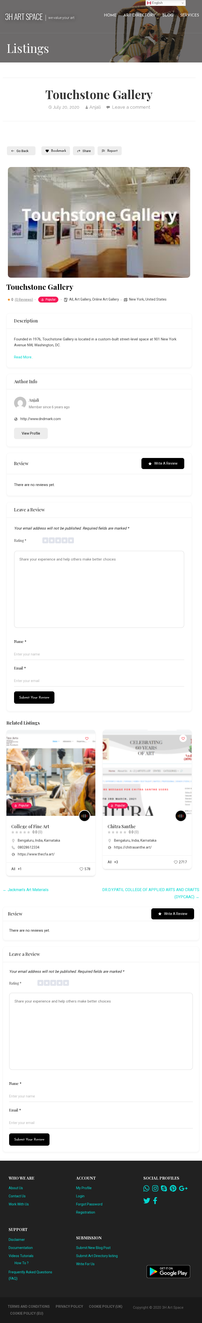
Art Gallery (83, 299)
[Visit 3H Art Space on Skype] (164, 1190)
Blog (167, 15)
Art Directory (139, 15)
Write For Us (85, 1264)
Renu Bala (118, 826)
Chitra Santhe (25, 826)
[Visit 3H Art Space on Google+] (183, 1190)
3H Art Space (24, 16)
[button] (15, 222)
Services (189, 15)
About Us (16, 1188)
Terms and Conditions (29, 1306)
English (157, 3)
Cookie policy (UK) (105, 1306)
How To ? (22, 1263)
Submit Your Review (34, 698)
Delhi (118, 840)
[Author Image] (84, 816)
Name (20, 641)
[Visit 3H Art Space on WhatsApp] (146, 1190)
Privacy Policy (69, 1306)
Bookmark (58, 150)
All (71, 299)
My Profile (84, 1188)
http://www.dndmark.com (40, 419)
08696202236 (125, 847)
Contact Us (17, 1196)
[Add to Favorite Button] (86, 738)
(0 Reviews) (24, 299)
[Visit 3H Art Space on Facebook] (155, 1202)
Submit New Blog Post (93, 1248)
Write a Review (166, 463)
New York (136, 299)
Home (110, 15)
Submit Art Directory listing (97, 1256)
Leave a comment (131, 107)
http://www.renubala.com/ (134, 854)
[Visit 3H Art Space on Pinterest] (173, 1190)
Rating (20, 540)
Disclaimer (17, 1240)
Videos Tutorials (21, 1256)
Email (20, 668)
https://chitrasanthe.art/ (36, 847)
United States (156, 299)
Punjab (155, 840)
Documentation (21, 1248)
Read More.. (23, 357)
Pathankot (140, 840)
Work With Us (19, 1204)
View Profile (31, 433)
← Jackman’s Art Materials (26, 889)
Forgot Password (89, 1204)
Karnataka (52, 840)
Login (80, 1196)
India (39, 840)
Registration (85, 1212)
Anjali (95, 107)
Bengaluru (26, 840)
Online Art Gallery (105, 299)
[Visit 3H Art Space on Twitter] (146, 1202)
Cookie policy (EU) (26, 1313)
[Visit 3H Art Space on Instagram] (155, 1190)
